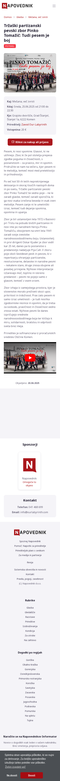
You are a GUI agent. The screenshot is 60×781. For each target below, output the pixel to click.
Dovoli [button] (31, 775)
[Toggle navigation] (54, 6)
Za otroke (30, 635)
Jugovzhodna (30, 701)
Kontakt (30, 574)
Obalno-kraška (30, 664)
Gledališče (30, 612)
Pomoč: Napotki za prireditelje (30, 545)
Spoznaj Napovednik (30, 541)
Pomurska (30, 711)
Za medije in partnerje (30, 555)
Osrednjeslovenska (30, 673)
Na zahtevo (30, 640)
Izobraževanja (30, 626)
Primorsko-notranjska (30, 678)
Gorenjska (30, 669)
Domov (8, 17)
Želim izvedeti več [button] (15, 767)
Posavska (30, 697)
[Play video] (30, 358)
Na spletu (30, 715)
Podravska (30, 706)
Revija (30, 562)
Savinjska (30, 687)
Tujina (30, 720)
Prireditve (30, 621)
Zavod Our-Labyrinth (34, 124)
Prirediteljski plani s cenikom (30, 550)
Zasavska (30, 692)
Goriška (30, 659)
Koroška (30, 683)
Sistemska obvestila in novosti (30, 569)
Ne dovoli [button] (12, 775)
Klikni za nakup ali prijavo (32, 142)
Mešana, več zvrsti (38, 17)
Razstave (30, 616)
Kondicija (30, 630)
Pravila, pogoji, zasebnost (30, 578)
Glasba (20, 17)
